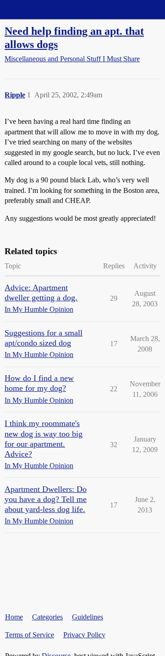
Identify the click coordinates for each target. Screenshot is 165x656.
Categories (47, 617)
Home (14, 617)
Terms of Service (29, 635)
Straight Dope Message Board (48, 9)
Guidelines (87, 617)
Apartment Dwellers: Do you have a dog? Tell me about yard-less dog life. (46, 499)
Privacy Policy (84, 635)
